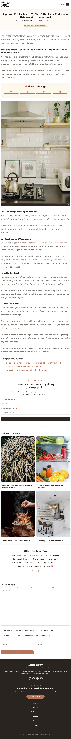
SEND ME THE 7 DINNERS (35, 419)
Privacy (35, 725)
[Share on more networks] (60, 92)
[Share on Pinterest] (11, 92)
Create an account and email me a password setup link (27, 636)
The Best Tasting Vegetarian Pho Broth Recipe (26, 370)
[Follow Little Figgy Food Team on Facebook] (32, 571)
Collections (35, 712)
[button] (35, 153)
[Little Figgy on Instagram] (29, 678)
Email (41, 644)
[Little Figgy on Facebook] (33, 678)
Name (5, 644)
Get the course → (35, 696)
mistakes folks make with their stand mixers (42, 243)
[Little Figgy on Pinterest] (37, 678)
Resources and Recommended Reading (35, 25)
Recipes (35, 707)
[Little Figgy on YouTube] (41, 678)
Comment (6, 590)
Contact (35, 721)
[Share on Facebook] (27, 92)
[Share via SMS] (43, 92)
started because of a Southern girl (31, 555)
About (35, 716)
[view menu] (67, 4)
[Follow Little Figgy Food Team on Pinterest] (39, 571)
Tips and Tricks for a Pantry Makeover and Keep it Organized (33, 363)
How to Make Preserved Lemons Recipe (23, 366)
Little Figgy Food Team (35, 551)
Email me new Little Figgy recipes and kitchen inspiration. (28, 630)
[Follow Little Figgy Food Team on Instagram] (36, 571)
